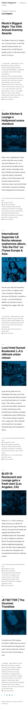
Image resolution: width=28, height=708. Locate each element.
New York (4, 325)
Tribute (10, 97)
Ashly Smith (6, 63)
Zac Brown (16, 97)
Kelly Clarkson (5, 91)
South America (18, 325)
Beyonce (7, 78)
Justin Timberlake (10, 89)
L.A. (10, 455)
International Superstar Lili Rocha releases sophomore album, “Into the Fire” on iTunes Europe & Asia (14, 243)
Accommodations (8, 444)
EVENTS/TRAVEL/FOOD (8, 67)
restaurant (11, 217)
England (19, 667)
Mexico (18, 674)
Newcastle (5, 676)
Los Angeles (5, 72)
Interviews (10, 671)
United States (5, 74)
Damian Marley (6, 82)
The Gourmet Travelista (17, 686)
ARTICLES (6, 65)
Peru (3, 678)
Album (5, 329)
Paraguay (19, 676)
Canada (18, 665)
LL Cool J (12, 91)
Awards (12, 65)
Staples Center (6, 95)
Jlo (4, 89)
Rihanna (18, 93)
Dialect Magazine (9, 3)
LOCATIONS (20, 70)
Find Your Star (15, 329)
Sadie (16, 217)
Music (10, 72)
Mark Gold (4, 217)
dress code (14, 82)
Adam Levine (7, 76)
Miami (18, 322)
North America (17, 72)
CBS (9, 80)
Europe (15, 318)
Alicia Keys (14, 76)
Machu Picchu (11, 684)
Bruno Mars (20, 78)
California (17, 65)
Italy (23, 320)
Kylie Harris (6, 316)
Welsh (11, 688)
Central (10, 682)
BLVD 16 (5, 581)
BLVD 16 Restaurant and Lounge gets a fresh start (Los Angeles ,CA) (12, 480)
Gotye (3, 86)
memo (9, 93)
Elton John (11, 84)
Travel (16, 450)
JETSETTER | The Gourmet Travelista (13, 603)
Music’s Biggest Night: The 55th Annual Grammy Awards (12, 28)
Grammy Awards (10, 86)
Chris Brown (14, 80)
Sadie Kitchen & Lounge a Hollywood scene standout (13, 118)
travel (9, 457)
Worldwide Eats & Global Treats (10, 213)
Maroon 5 (4, 93)
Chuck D (20, 80)
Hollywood (5, 208)
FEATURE (18, 67)
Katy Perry (19, 89)
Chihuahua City (6, 667)
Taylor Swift (17, 95)
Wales (17, 680)
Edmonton (13, 667)
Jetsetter (16, 671)
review (10, 583)
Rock (12, 325)
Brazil (5, 318)
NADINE (5, 663)
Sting (11, 95)
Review (12, 211)
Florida (3, 320)
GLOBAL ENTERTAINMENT (9, 70)
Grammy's (18, 86)
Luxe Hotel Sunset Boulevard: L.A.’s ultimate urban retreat (13, 352)
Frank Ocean (18, 84)
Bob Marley (13, 78)
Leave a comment (8, 99)
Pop (9, 325)
